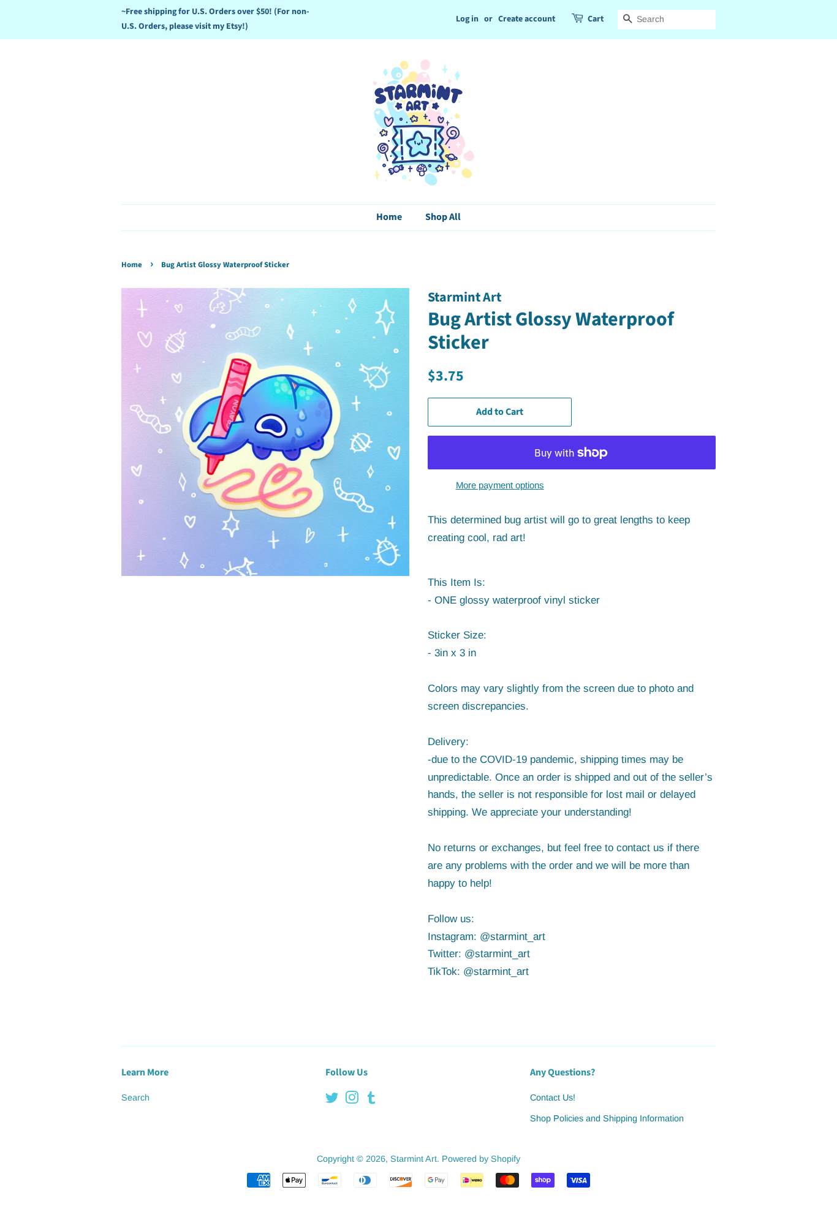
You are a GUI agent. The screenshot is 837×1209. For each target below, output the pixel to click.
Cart (596, 19)
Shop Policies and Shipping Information (607, 1118)
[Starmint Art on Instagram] (351, 1100)
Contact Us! (552, 1097)
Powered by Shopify (481, 1159)
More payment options (500, 485)
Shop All (443, 217)
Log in (467, 19)
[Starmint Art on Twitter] (332, 1100)
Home (389, 217)
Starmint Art (413, 1159)
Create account (526, 19)
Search (135, 1097)
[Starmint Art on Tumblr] (371, 1100)
